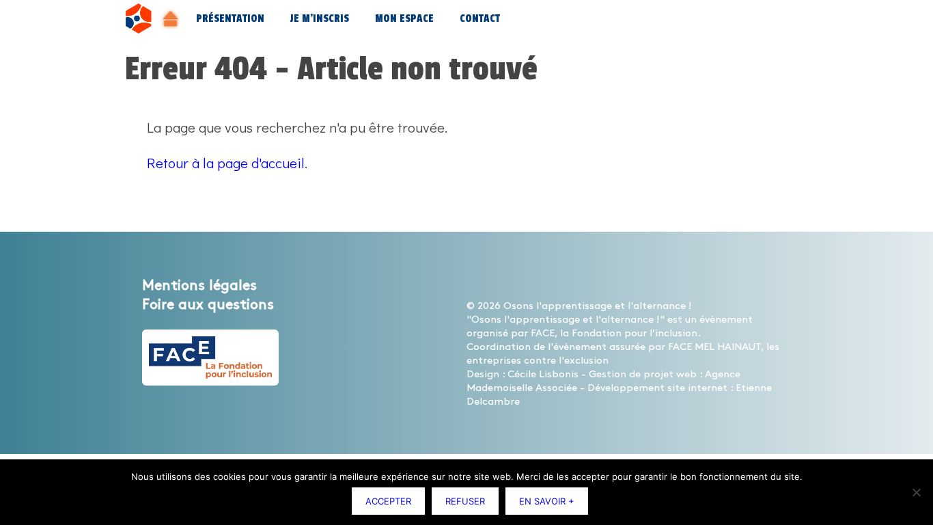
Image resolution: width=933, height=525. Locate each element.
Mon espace (404, 18)
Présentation (230, 18)
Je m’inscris (319, 18)
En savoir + (546, 501)
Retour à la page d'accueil (226, 162)
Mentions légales (199, 286)
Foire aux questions (208, 305)
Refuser (465, 501)
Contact (480, 18)
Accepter (388, 501)
